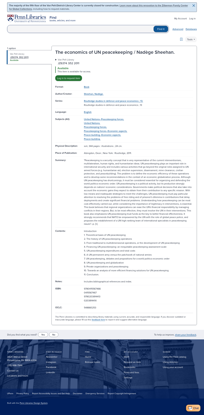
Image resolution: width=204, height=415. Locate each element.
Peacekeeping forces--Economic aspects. (105, 131)
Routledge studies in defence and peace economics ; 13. (113, 101)
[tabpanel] (124, 69)
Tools (190, 39)
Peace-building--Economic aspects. (102, 135)
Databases (191, 29)
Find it (160, 29)
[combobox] (80, 29)
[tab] (29, 57)
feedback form (98, 319)
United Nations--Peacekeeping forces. (104, 119)
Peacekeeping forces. (95, 127)
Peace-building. (92, 139)
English (88, 112)
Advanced (177, 29)
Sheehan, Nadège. (93, 94)
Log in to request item (68, 78)
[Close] (194, 6)
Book (86, 86)
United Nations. (92, 123)
